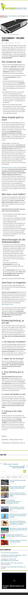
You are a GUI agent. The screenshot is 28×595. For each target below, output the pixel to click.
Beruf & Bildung (13, 16)
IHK (20, 233)
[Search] (24, 471)
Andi (4, 42)
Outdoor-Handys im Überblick (10, 463)
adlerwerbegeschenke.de (7, 304)
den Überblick (13, 426)
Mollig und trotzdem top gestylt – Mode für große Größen (17, 466)
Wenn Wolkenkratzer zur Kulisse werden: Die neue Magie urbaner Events (16, 509)
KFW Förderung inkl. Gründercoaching (12, 167)
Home (7, 16)
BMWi (13, 235)
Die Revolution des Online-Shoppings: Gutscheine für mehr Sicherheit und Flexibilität (18, 516)
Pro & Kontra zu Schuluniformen (11, 552)
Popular (8, 477)
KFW (22, 233)
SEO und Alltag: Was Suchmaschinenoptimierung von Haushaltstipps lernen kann (13, 502)
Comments (14, 477)
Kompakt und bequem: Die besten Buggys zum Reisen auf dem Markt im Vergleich (18, 495)
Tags (20, 477)
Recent (3, 477)
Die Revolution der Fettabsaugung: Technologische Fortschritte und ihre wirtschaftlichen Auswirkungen (17, 523)
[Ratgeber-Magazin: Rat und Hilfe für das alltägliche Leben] (14, 6)
